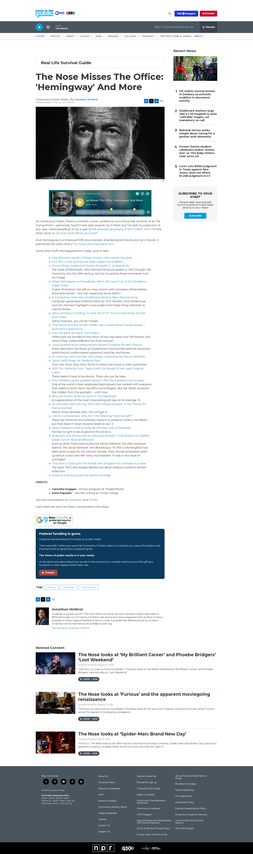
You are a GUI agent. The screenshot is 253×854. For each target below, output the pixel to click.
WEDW (59, 798)
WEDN (52, 798)
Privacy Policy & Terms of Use (152, 834)
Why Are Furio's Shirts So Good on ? (84, 396)
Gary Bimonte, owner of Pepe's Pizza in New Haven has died (92, 257)
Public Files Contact (50, 803)
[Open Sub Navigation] (47, 36)
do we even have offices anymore (74, 233)
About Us (103, 776)
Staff (100, 795)
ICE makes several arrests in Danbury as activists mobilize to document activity (197, 96)
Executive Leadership (109, 788)
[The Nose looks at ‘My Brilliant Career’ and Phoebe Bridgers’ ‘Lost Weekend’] (55, 663)
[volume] (48, 27)
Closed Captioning (184, 790)
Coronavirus (88, 587)
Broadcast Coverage (185, 784)
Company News (106, 782)
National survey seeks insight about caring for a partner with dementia (197, 133)
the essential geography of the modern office (121, 229)
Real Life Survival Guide (66, 62)
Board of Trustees (107, 801)
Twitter (93, 500)
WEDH (44, 798)
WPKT (62, 801)
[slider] (52, 27)
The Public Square (184, 828)
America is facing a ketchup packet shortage (81, 475)
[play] (39, 27)
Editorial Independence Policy (190, 808)
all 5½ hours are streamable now (91, 244)
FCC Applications (183, 796)
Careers (102, 819)
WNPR (56, 801)
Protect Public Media (175, 36)
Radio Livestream (146, 795)
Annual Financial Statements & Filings (191, 777)
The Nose (68, 587)
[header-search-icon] (170, 13)
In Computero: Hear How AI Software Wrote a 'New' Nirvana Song (95, 297)
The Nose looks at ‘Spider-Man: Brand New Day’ (132, 734)
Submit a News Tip (146, 776)
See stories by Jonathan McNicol (70, 628)
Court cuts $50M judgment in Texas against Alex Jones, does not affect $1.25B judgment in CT (198, 171)
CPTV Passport (144, 815)
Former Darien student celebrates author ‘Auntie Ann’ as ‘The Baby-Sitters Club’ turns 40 (196, 151)
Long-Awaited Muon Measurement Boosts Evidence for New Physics (97, 344)
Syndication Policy (184, 802)
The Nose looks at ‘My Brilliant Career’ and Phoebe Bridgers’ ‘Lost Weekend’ (147, 657)
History (51, 587)
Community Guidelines (148, 808)
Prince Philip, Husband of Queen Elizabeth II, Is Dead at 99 (90, 265)
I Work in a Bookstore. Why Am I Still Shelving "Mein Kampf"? (92, 416)
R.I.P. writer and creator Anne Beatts (87, 261)
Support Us (104, 832)
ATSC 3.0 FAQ (66, 803)
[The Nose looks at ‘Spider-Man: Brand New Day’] (55, 743)
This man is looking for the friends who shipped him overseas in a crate (99, 463)
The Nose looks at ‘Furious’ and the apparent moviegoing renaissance (144, 697)
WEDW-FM (46, 801)
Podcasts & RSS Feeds (148, 788)
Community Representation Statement (151, 802)
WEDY (66, 798)
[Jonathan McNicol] (42, 616)
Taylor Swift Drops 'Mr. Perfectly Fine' (76, 360)
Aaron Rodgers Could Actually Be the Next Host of (91, 427)
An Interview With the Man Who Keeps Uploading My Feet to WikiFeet (98, 356)
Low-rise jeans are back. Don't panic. (76, 333)
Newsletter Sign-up (147, 782)
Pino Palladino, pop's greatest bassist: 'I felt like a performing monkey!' (98, 380)
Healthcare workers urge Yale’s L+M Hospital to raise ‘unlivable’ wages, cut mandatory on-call (198, 115)
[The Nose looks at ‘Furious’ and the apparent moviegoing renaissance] (55, 703)
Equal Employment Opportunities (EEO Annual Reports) (154, 821)
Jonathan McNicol (86, 99)
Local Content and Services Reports (189, 821)
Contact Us (104, 825)
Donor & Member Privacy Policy (153, 828)
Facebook (75, 500)
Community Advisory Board (112, 807)
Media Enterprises (107, 813)
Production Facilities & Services (191, 815)
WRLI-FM (71, 801)
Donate (209, 13)
